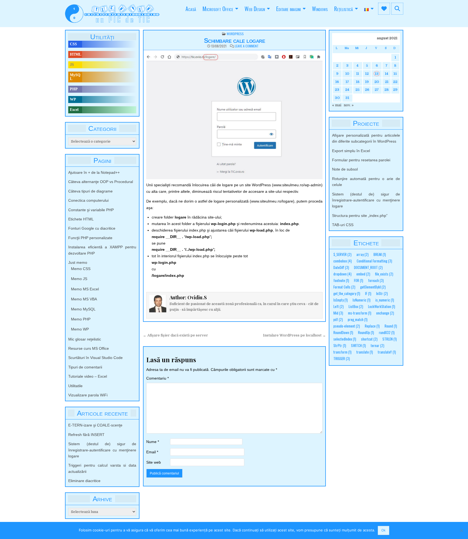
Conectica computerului (88, 200)
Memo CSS (80, 269)
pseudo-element (346, 326)
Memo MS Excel (85, 289)
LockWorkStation (381, 306)
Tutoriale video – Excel (87, 376)
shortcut (369, 339)
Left (338, 306)
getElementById (373, 287)
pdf (338, 319)
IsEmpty (340, 300)
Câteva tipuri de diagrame (90, 191)
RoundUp (366, 332)
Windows (320, 9)
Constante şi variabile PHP (91, 210)
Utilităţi (102, 37)
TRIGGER (341, 358)
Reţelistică (343, 9)
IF (368, 293)
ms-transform (359, 313)
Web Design (255, 9)
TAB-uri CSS (342, 225)
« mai (336, 105)
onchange (385, 313)
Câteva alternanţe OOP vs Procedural (100, 181)
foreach (376, 280)
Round (391, 326)
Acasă (191, 9)
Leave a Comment (247, 46)
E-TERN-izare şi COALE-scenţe (95, 425)
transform (342, 352)
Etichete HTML (81, 219)
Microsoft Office (218, 9)
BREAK (379, 254)
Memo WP (80, 329)
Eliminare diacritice (84, 481)
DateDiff (341, 267)
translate (364, 352)
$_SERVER (342, 254)
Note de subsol (345, 169)
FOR (358, 280)
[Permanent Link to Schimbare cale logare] (234, 116)
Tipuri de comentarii (85, 367)
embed (363, 274)
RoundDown (343, 332)
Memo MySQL (83, 309)
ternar (377, 345)
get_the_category (346, 293)
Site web (153, 462)
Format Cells (344, 287)
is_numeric (384, 300)
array (362, 254)
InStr (382, 293)
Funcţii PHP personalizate (90, 238)
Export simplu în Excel (351, 151)
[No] (461, 530)
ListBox (356, 306)
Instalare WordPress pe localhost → (294, 335)
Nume (152, 441)
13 (377, 74)
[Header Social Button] (384, 9)
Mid (338, 313)
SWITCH (358, 345)
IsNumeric (361, 300)
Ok (383, 530)
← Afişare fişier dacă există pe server (175, 335)
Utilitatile (75, 386)
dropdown (342, 274)
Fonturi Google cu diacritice (91, 228)
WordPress (235, 33)
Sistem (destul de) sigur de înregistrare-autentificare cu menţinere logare (102, 450)
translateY (387, 352)
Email (152, 452)
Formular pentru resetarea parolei (361, 160)
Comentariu (157, 378)
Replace (372, 326)
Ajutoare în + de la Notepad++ (94, 172)
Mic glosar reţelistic (84, 339)
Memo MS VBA (84, 299)
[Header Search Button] (397, 9)
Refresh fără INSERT (86, 434)
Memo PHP (80, 319)
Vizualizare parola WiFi (88, 395)
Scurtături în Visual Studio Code (95, 357)
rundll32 (387, 332)
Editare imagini (288, 9)
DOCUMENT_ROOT (368, 267)
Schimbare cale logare (234, 40)
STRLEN (389, 339)
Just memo (77, 262)
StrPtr (339, 345)
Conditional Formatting (374, 261)
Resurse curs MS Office (88, 348)
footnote (341, 280)
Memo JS (79, 279)
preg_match (358, 319)
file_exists (384, 274)
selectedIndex (344, 339)
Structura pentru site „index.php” (360, 215)
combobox (342, 261)
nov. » (349, 105)
